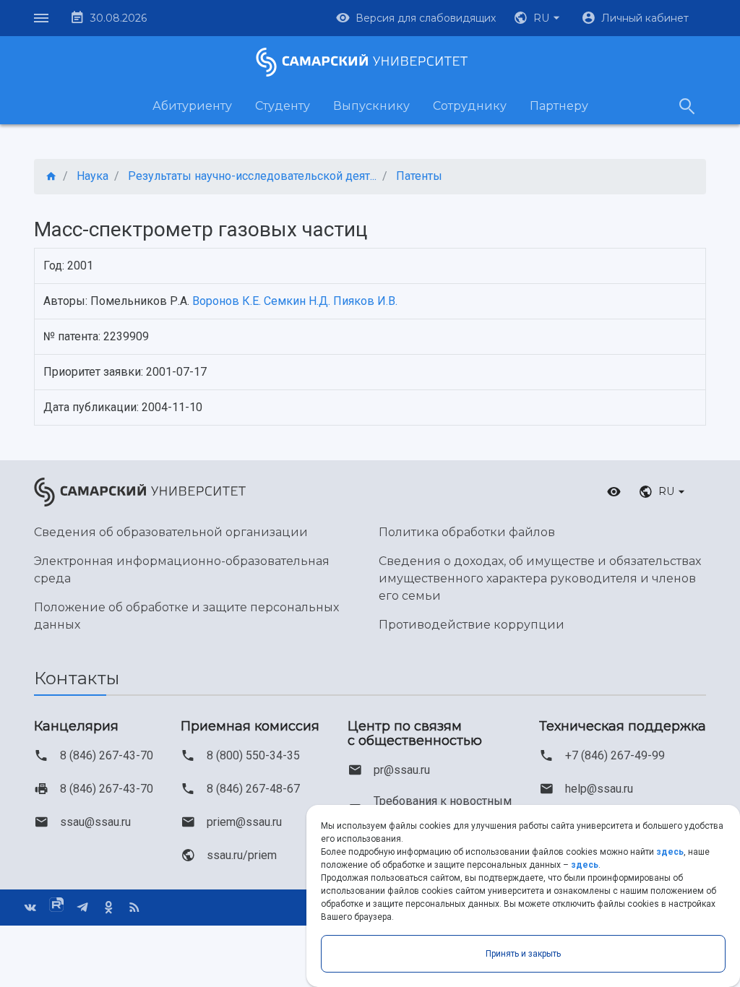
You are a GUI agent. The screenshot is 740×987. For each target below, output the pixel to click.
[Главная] (51, 177)
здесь (670, 852)
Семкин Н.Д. (297, 301)
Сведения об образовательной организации (171, 532)
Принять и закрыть (523, 954)
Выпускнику (371, 106)
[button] (538, 18)
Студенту (282, 106)
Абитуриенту (192, 106)
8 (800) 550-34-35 (253, 755)
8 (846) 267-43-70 (106, 755)
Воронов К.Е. (226, 301)
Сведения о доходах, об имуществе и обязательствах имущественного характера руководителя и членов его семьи (540, 578)
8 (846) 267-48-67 (253, 789)
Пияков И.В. (365, 301)
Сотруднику (470, 106)
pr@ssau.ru (402, 770)
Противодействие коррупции (471, 625)
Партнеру (559, 106)
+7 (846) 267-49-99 (615, 755)
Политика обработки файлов (467, 532)
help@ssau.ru (599, 789)
